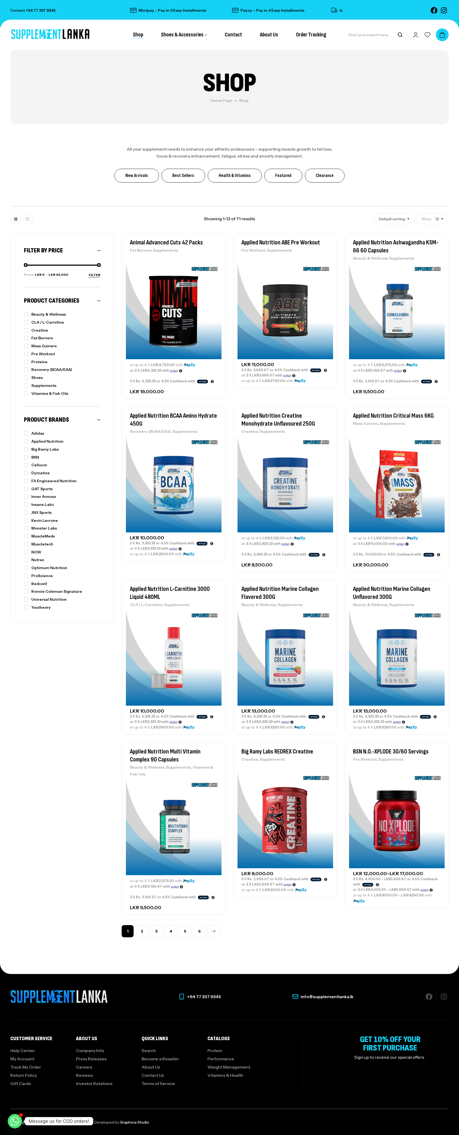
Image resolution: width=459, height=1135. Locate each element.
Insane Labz (42, 504)
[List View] (27, 219)
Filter (94, 275)
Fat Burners (140, 250)
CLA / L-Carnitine (146, 604)
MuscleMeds (43, 536)
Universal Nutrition (49, 599)
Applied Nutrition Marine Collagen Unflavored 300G (391, 593)
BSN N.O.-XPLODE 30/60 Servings (391, 751)
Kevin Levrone (44, 520)
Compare (212, 281)
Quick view (212, 292)
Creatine (249, 431)
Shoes (37, 377)
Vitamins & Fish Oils (49, 393)
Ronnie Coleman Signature (56, 591)
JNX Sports (41, 512)
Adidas (37, 433)
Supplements (165, 250)
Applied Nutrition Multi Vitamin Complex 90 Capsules (165, 755)
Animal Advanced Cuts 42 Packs (166, 242)
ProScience (42, 575)
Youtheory (41, 607)
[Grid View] (15, 219)
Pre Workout (253, 250)
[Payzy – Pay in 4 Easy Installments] (211, 10)
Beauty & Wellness (370, 258)
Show (426, 219)
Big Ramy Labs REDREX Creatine (277, 751)
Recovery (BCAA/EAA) (150, 431)
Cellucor (39, 465)
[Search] (400, 34)
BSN (35, 457)
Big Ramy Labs (45, 449)
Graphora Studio (134, 1122)
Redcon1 (39, 583)
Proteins (39, 361)
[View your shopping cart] (442, 34)
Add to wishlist (212, 269)
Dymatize (40, 473)
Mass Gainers (365, 423)
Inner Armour (43, 496)
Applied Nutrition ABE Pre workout (280, 242)
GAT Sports (42, 488)
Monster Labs (44, 528)
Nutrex (37, 559)
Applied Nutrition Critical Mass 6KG (393, 416)
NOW (36, 552)
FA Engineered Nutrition (53, 480)
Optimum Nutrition (49, 567)
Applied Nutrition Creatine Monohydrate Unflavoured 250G (278, 419)
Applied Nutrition (47, 441)
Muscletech (42, 544)
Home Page (221, 100)
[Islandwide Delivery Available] (310, 10)
